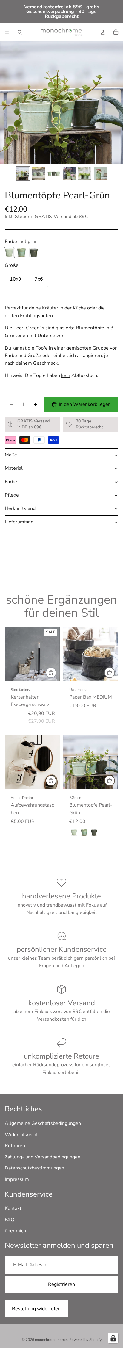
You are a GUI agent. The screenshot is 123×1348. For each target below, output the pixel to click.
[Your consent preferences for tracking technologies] (113, 1338)
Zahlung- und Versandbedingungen (42, 1156)
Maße (11, 455)
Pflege (12, 495)
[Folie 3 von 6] (53, 173)
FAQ (9, 1219)
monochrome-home (51, 1339)
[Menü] (7, 32)
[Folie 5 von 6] (84, 173)
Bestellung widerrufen (36, 1308)
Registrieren (61, 1284)
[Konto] (102, 32)
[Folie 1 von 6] (22, 173)
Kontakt (13, 1208)
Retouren (15, 1145)
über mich (15, 1231)
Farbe (11, 481)
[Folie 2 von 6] (38, 173)
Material (14, 468)
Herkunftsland (20, 508)
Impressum (17, 1179)
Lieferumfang (19, 522)
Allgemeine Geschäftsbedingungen (43, 1123)
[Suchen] (19, 32)
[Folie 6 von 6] (100, 173)
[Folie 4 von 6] (69, 173)
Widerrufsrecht (21, 1134)
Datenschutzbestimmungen (34, 1168)
